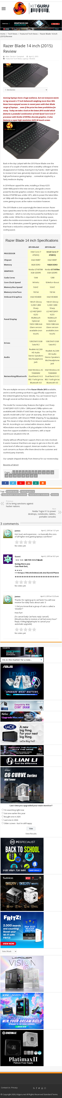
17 (19, 475)
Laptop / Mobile (29, 59)
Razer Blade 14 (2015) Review (14, 495)
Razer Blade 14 (27, 491)
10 (40, 472)
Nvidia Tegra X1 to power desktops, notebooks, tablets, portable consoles (42, 513)
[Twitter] (39, 1088)
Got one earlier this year (14, 813)
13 (52, 472)
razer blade (12, 491)
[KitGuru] (31, 7)
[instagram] (45, 1088)
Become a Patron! (11, 464)
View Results (31, 833)
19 (27, 475)
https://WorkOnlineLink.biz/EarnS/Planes (39, 572)
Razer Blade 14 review (39, 495)
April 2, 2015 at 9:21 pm (50, 556)
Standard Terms (51, 1094)
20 (32, 475)
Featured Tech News (29, 33)
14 (6, 475)
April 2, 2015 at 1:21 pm (50, 530)
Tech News (12, 33)
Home (2, 33)
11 (44, 472)
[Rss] (34, 1088)
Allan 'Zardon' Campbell (15, 56)
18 (23, 475)
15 (11, 475)
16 (15, 475)
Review (55, 495)
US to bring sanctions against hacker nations (19, 504)
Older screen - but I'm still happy (18, 823)
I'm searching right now (14, 810)
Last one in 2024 (11, 820)
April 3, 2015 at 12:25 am (50, 596)
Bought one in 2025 (12, 816)
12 (48, 472)
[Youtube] (42, 1088)
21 (36, 475)
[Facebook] (36, 1088)
